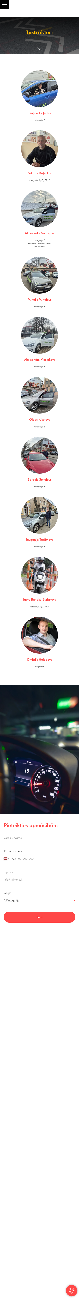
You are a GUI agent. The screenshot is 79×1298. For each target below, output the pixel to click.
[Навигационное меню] (4, 4)
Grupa (7, 893)
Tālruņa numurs (13, 852)
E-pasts (8, 872)
